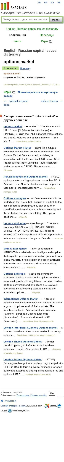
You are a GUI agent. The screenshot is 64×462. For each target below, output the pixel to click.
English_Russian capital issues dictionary (32, 28)
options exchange (15, 223)
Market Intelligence (15, 248)
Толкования (17, 35)
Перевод (25, 68)
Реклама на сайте (38, 395)
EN (39, 2)
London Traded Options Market (23, 341)
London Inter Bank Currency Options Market (30, 327)
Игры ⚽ (46, 41)
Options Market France (17, 147)
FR (58, 2)
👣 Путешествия (8, 401)
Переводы (47, 35)
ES (52, 2)
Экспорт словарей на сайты (13, 406)
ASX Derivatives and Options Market (25, 176)
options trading (49, 101)
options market (13, 126)
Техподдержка (23, 395)
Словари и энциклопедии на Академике (30, 13)
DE (45, 2)
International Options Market (21, 298)
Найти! (56, 19)
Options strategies (15, 198)
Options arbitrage (14, 273)
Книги (17, 41)
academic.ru (13, 6)
